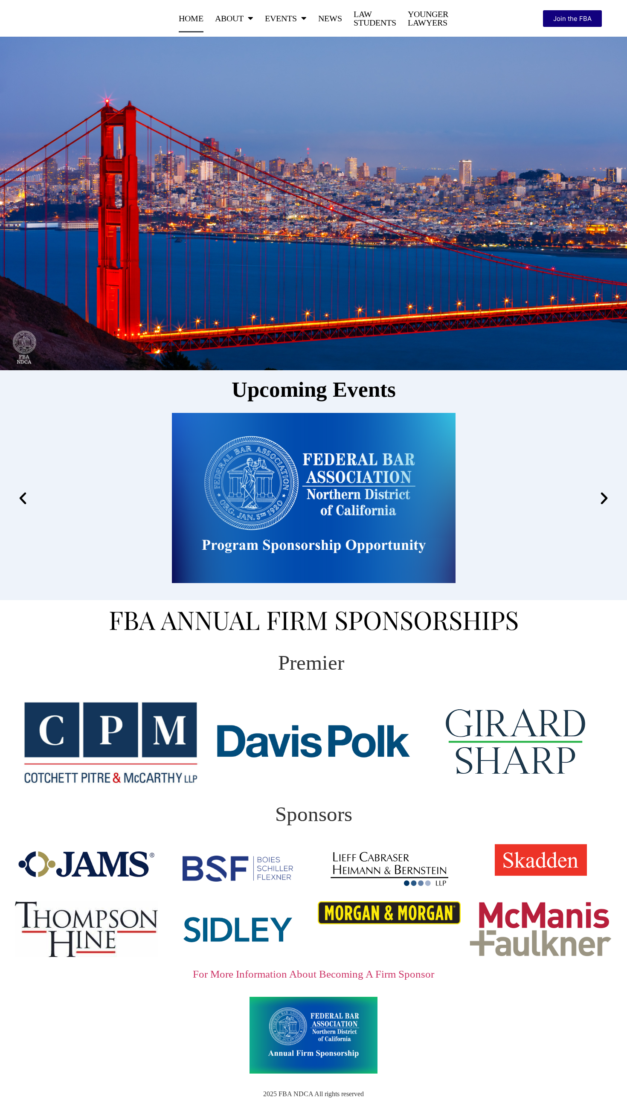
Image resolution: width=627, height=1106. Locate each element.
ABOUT (229, 18)
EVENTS (281, 18)
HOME (191, 18)
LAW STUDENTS (375, 18)
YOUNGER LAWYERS (428, 18)
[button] (23, 498)
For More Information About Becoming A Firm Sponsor (313, 974)
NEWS (330, 18)
